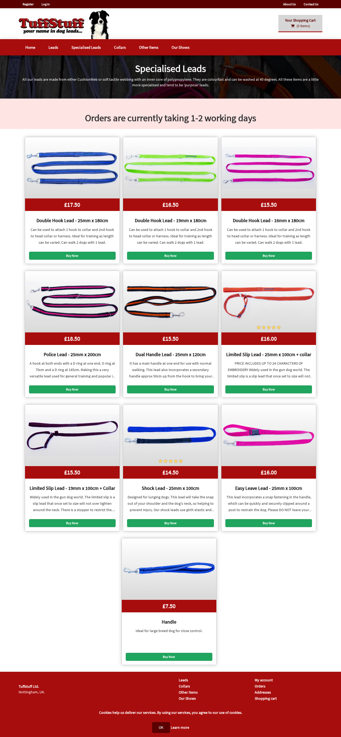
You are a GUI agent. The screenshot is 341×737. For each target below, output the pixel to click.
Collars (120, 47)
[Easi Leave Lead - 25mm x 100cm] (268, 435)
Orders (260, 686)
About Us (289, 4)
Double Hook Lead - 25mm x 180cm (72, 220)
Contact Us (311, 4)
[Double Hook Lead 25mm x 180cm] (72, 168)
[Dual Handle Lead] (170, 301)
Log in (46, 4)
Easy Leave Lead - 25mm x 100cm (268, 488)
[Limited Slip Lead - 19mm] (72, 435)
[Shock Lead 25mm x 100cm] (170, 435)
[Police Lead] (72, 301)
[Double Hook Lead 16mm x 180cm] (268, 168)
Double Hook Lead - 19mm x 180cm (170, 220)
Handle (169, 622)
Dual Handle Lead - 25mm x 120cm (171, 354)
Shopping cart (266, 698)
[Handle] (169, 569)
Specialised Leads (86, 47)
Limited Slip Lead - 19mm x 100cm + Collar (72, 488)
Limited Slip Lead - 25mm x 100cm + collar (268, 354)
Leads (53, 47)
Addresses (263, 692)
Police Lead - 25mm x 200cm (72, 354)
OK (161, 727)
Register (28, 4)
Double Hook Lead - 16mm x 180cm (269, 220)
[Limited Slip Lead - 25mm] (268, 301)
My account (264, 680)
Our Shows (180, 47)
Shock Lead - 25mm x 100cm (170, 488)
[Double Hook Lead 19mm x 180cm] (170, 168)
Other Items (148, 47)
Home (30, 47)
